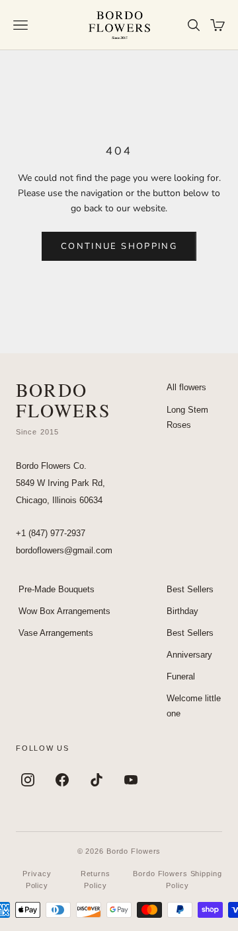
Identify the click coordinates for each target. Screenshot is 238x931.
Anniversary (189, 655)
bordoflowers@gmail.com (64, 550)
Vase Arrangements (56, 633)
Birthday (182, 611)
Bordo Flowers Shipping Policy (177, 879)
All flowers (186, 387)
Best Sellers (190, 589)
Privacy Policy (36, 879)
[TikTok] (96, 780)
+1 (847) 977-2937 (50, 533)
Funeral (181, 676)
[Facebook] (62, 780)
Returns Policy (95, 879)
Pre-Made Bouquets (57, 589)
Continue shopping (119, 246)
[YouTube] (131, 780)
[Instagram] (28, 780)
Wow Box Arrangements (64, 611)
